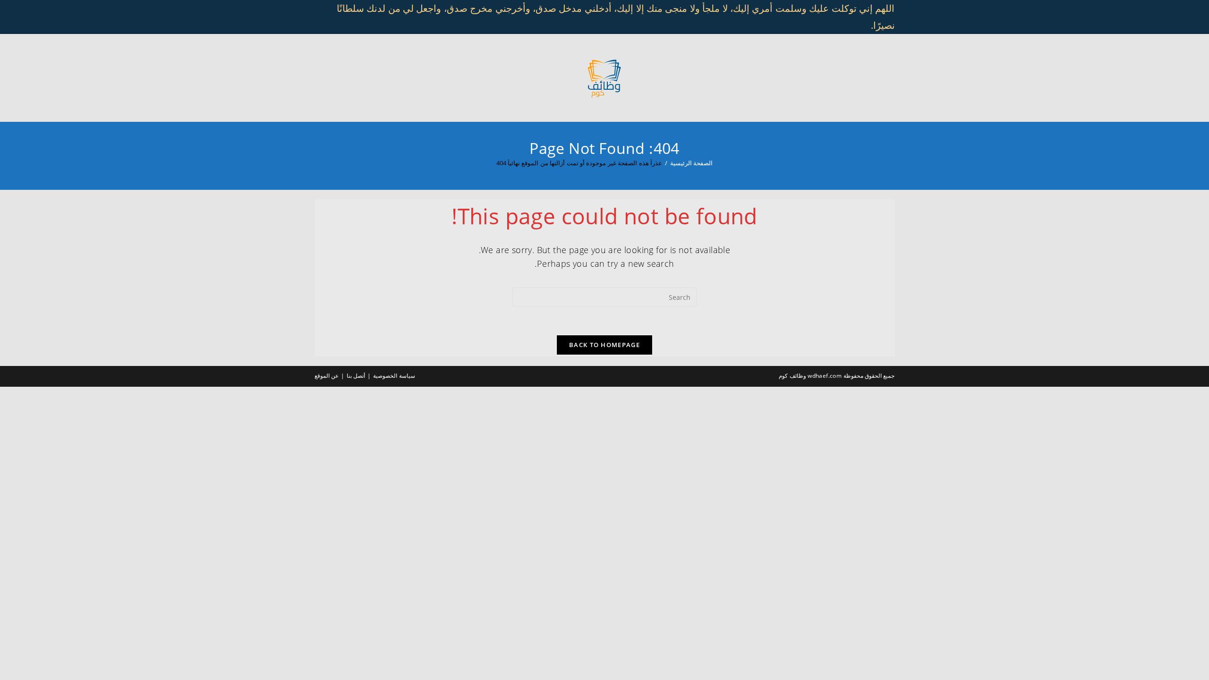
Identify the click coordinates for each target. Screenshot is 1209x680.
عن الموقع (327, 376)
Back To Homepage (604, 344)
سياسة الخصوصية (394, 376)
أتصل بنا (356, 376)
